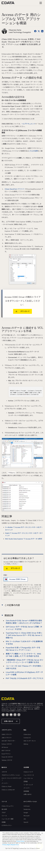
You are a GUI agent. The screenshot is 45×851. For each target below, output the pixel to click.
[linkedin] (3, 714)
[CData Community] (18, 714)
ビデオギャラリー (7, 825)
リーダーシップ (28, 785)
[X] (7, 714)
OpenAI (26, 822)
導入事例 (4, 809)
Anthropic (27, 806)
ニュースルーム (28, 778)
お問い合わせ (8, 721)
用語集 (4, 822)
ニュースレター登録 (7, 819)
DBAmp (26, 744)
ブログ (4, 812)
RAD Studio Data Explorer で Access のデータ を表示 (23, 539)
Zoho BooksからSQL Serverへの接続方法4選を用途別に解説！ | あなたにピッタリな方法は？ (24, 621)
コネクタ (4, 772)
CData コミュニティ (8, 806)
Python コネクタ (7, 744)
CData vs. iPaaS (6, 786)
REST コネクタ (6, 750)
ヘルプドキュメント (28, 124)
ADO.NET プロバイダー (8, 741)
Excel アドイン (6, 754)
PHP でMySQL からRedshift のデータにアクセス (24, 678)
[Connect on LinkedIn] (42, 31)
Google (26, 812)
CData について (28, 772)
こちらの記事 (33, 151)
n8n (25, 819)
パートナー (5, 783)
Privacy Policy (20, 841)
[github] (14, 714)
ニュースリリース (29, 775)
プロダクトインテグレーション (11, 775)
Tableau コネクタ (7, 760)
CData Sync (27, 734)
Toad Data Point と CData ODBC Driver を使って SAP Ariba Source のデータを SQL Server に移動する (24, 635)
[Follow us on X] (39, 31)
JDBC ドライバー (7, 738)
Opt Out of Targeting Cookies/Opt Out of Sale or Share (22, 848)
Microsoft (26, 816)
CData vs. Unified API (8, 790)
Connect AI (27, 738)
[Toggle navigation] (40, 3)
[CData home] (10, 3)
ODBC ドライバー (7, 734)
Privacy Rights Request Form (10, 844)
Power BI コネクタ (7, 757)
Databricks (27, 809)
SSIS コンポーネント (30, 741)
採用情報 (26, 791)
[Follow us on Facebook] (35, 31)
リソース (4, 816)
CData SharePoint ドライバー (15, 189)
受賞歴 (26, 781)
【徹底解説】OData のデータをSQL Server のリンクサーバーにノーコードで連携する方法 (24, 661)
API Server (5, 747)
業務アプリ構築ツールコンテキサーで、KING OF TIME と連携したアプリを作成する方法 (23, 655)
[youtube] (11, 714)
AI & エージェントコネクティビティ (11, 779)
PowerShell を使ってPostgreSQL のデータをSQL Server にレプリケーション (23, 649)
